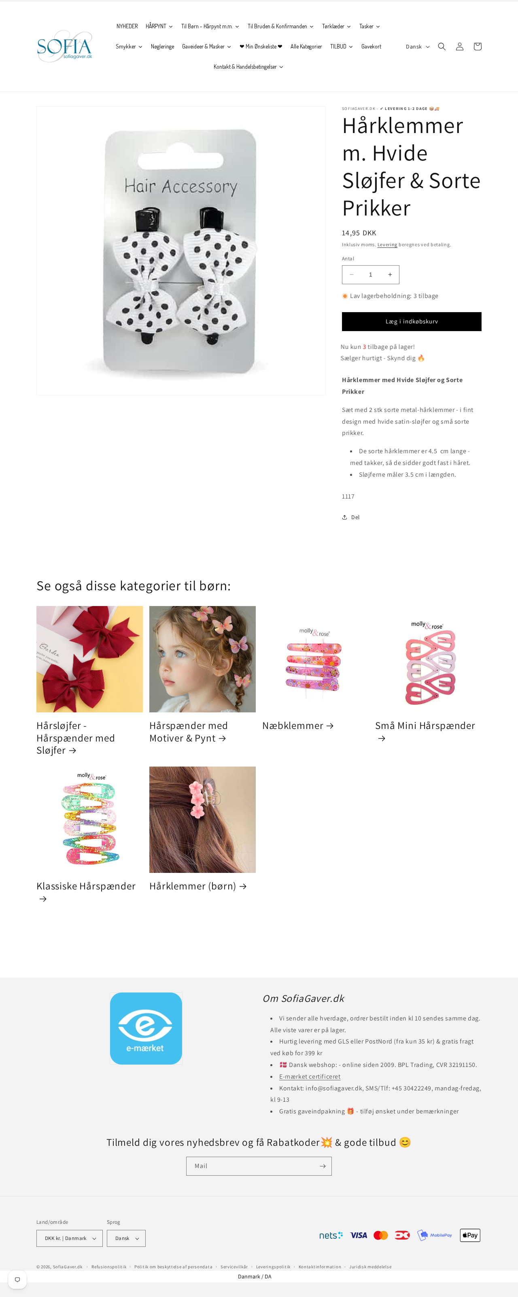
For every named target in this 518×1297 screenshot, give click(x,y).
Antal (348, 258)
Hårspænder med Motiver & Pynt (188, 731)
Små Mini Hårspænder (425, 725)
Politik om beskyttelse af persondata (173, 1267)
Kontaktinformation (320, 1267)
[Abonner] (322, 1166)
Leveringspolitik (273, 1267)
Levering (388, 244)
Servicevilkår (234, 1267)
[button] (442, 46)
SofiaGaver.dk (68, 1267)
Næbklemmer (292, 725)
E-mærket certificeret (310, 1076)
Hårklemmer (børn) (192, 886)
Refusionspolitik (108, 1267)
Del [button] (355, 517)
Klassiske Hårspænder (86, 886)
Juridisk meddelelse (370, 1267)
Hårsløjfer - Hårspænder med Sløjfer (75, 737)
